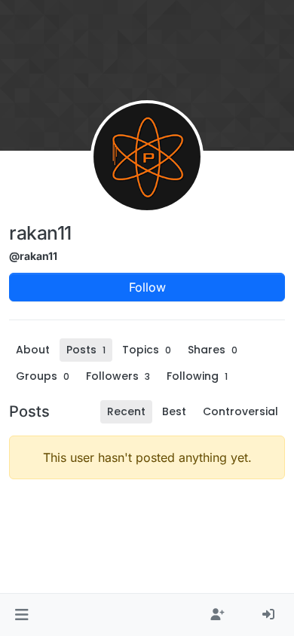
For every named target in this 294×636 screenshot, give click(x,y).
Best (174, 411)
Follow (147, 287)
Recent (126, 411)
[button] (21, 615)
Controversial (240, 411)
